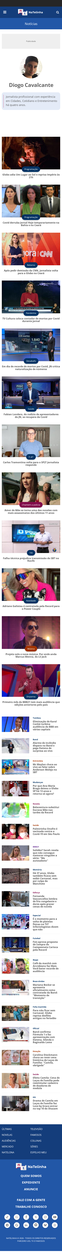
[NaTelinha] (30, 12)
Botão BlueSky (45, 1227)
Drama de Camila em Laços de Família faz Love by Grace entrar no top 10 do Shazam (45, 1104)
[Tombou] (15, 724)
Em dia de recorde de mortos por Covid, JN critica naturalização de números (31, 368)
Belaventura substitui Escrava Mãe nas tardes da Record (46, 810)
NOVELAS (7, 1135)
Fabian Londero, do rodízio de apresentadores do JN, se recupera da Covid (31, 416)
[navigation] (4, 11)
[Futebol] (15, 944)
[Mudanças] (15, 788)
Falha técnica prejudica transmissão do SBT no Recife (31, 560)
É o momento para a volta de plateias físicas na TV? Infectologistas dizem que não (45, 924)
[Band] (15, 745)
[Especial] (15, 921)
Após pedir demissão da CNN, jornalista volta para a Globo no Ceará (31, 272)
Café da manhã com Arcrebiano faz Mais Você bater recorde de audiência (46, 967)
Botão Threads (55, 1227)
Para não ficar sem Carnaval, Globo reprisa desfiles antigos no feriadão (44, 1014)
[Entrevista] (15, 766)
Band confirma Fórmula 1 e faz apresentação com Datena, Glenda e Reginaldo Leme (44, 1037)
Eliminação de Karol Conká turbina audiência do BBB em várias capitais (45, 725)
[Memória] (15, 875)
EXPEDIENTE (31, 1182)
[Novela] (15, 809)
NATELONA (8, 1152)
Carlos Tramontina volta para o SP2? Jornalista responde (31, 464)
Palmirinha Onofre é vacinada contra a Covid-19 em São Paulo (46, 831)
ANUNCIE (31, 1189)
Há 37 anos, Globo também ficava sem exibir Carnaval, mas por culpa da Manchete (45, 878)
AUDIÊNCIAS (9, 1140)
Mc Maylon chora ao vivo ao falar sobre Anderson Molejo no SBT (45, 768)
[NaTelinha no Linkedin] (26, 1225)
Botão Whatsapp (17, 1219)
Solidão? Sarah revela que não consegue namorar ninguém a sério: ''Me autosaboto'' (46, 855)
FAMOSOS (36, 1135)
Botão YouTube (55, 1219)
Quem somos (31, 1176)
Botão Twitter (36, 1219)
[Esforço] (15, 898)
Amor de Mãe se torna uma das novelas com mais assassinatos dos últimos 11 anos (31, 512)
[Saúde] (15, 831)
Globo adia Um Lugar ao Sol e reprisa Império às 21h (31, 176)
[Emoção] (15, 1057)
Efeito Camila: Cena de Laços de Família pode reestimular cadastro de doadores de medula (46, 1083)
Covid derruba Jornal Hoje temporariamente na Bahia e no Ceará (31, 224)
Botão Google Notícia (17, 1227)
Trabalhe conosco (31, 1207)
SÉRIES (34, 1146)
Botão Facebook (26, 1219)
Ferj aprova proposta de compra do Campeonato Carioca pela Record (45, 945)
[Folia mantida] (15, 1012)
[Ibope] (15, 965)
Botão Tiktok (7, 1219)
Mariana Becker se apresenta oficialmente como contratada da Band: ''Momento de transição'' (45, 991)
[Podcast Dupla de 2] (36, 1225)
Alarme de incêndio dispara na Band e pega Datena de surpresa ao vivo (44, 746)
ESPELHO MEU (38, 1152)
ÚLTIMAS (7, 1129)
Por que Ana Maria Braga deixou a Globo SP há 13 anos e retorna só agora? (45, 789)
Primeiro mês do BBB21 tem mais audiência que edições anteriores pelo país (31, 703)
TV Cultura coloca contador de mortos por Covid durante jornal (31, 320)
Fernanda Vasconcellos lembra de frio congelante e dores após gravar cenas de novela (45, 901)
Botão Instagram (45, 1219)
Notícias (31, 23)
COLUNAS (35, 1140)
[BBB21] (15, 852)
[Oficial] (15, 1034)
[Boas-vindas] (15, 987)
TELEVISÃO (36, 1129)
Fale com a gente (31, 1200)
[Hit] (15, 1103)
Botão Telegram (7, 1227)
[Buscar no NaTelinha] (57, 12)
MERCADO (7, 1146)
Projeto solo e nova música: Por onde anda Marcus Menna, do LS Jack (31, 655)
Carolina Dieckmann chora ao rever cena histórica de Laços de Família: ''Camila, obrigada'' (45, 1060)
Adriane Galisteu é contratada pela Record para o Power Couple (31, 607)
